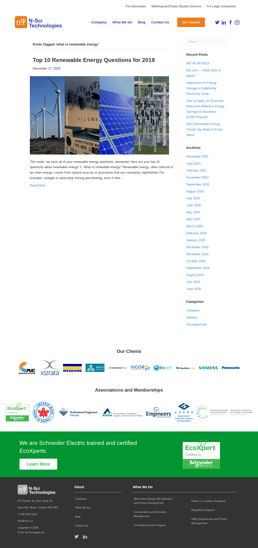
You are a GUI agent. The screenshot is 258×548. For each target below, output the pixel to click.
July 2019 (193, 282)
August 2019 (195, 275)
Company (193, 310)
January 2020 (195, 240)
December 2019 (197, 247)
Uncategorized (196, 324)
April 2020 (193, 219)
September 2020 (197, 184)
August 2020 (195, 191)
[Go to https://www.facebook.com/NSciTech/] (230, 23)
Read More (37, 185)
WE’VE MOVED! (198, 63)
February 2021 (196, 170)
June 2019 (193, 289)
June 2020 (193, 205)
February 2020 (196, 233)
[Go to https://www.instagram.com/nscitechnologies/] (237, 23)
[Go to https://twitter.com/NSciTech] (217, 23)
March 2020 (194, 226)
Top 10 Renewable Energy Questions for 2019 (94, 60)
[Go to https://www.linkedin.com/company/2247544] (224, 23)
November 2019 (197, 254)
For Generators (136, 6)
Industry (192, 317)
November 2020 (197, 177)
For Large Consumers (221, 6)
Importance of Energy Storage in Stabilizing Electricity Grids (201, 88)
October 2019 (195, 261)
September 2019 (197, 268)
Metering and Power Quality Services (176, 6)
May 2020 (193, 212)
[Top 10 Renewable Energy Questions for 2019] (99, 115)
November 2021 (197, 156)
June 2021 (193, 163)
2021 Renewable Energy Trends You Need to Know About (204, 129)
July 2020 (193, 198)
